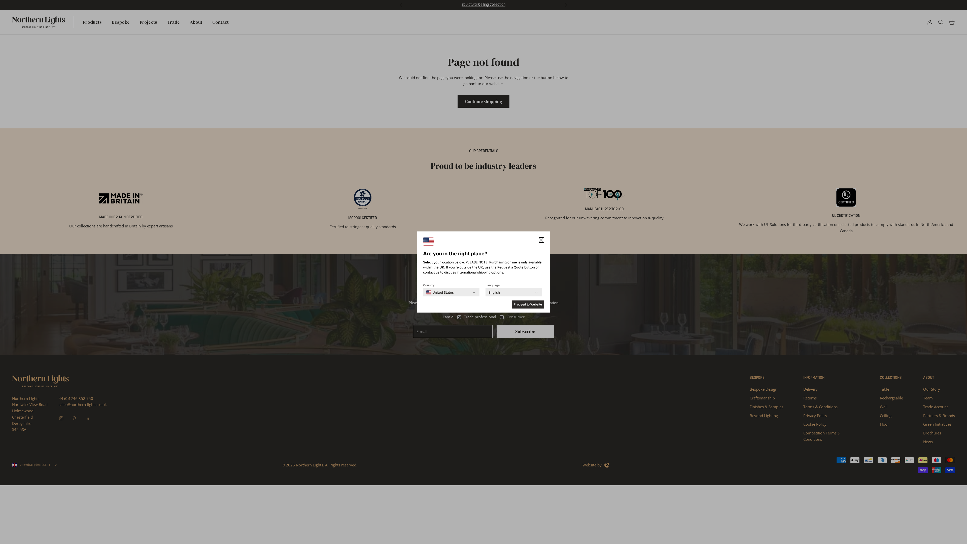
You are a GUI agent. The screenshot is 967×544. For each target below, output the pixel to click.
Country (429, 285)
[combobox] (440, 292)
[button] (541, 240)
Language (493, 285)
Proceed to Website (528, 304)
